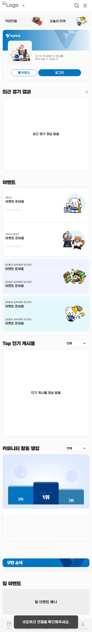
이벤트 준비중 (14, 269)
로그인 (59, 72)
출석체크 (24, 72)
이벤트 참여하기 (13, 210)
